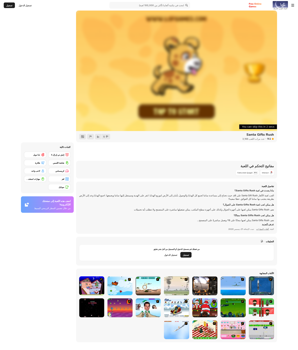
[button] (268, 224)
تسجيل (9, 5)
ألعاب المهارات (262, 229)
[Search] (186, 5)
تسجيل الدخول (25, 5)
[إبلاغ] (90, 136)
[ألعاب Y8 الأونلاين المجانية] (280, 5)
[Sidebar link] (293, 5)
